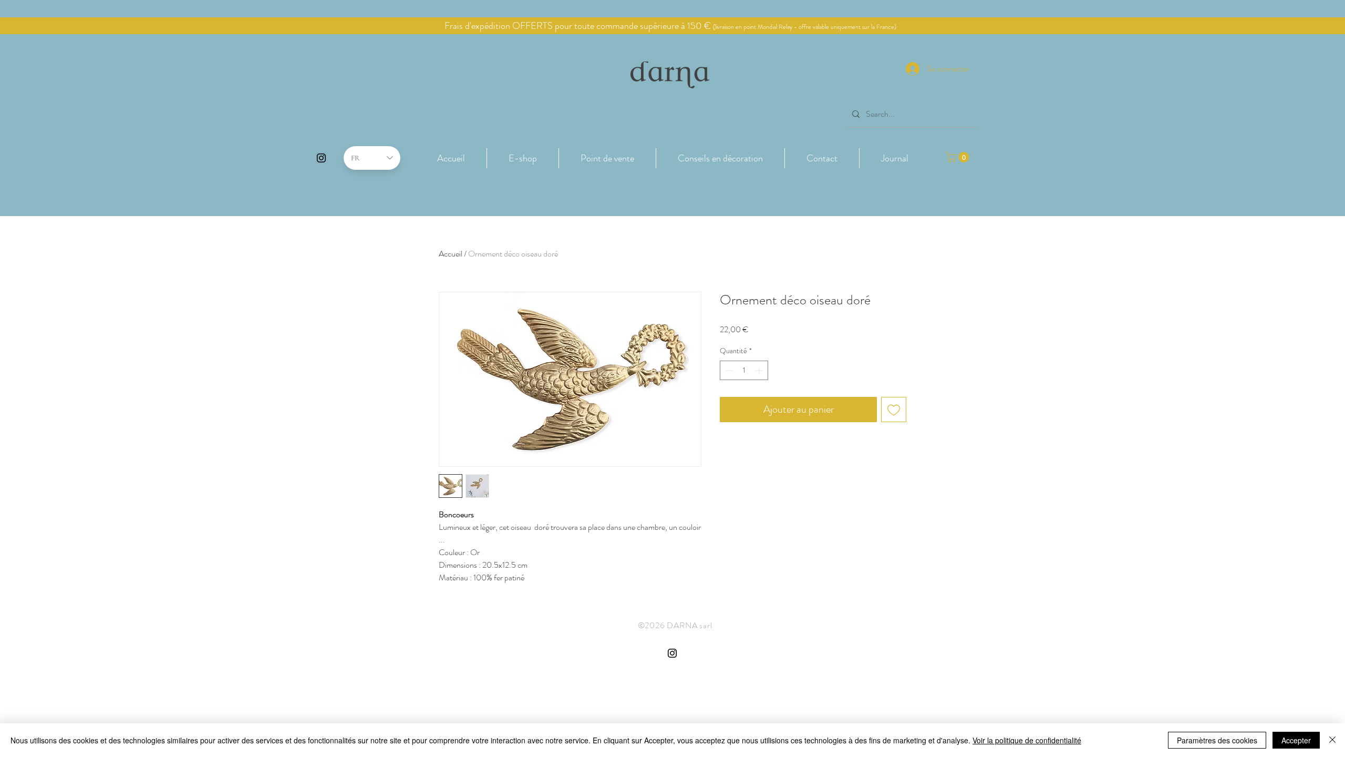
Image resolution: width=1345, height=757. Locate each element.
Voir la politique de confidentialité (1026, 740)
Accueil (450, 254)
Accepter (1296, 740)
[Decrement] (727, 370)
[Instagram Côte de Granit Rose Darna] (321, 158)
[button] (522, 158)
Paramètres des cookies (1217, 740)
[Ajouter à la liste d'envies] (893, 409)
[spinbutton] (743, 370)
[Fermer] (1332, 740)
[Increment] (760, 370)
